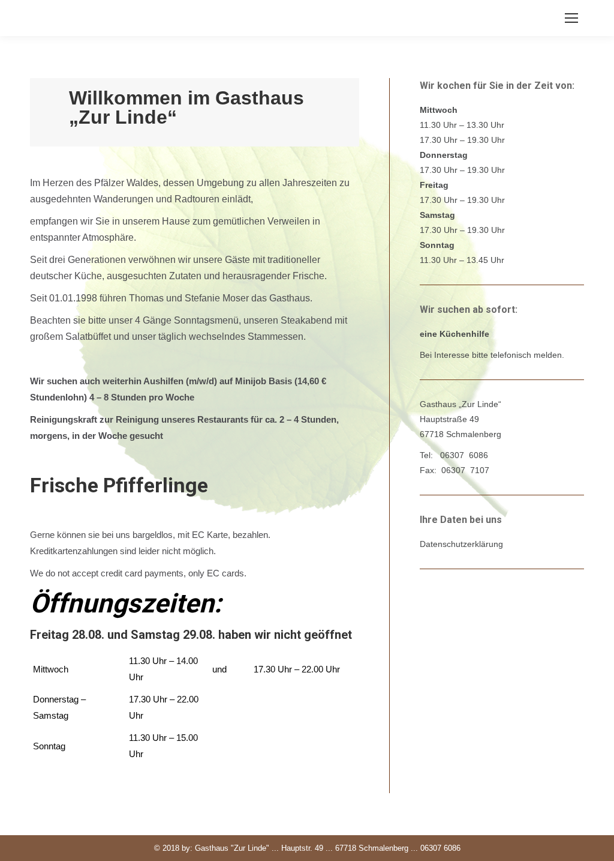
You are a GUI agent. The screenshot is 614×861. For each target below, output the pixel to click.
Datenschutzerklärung (461, 544)
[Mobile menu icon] (571, 18)
